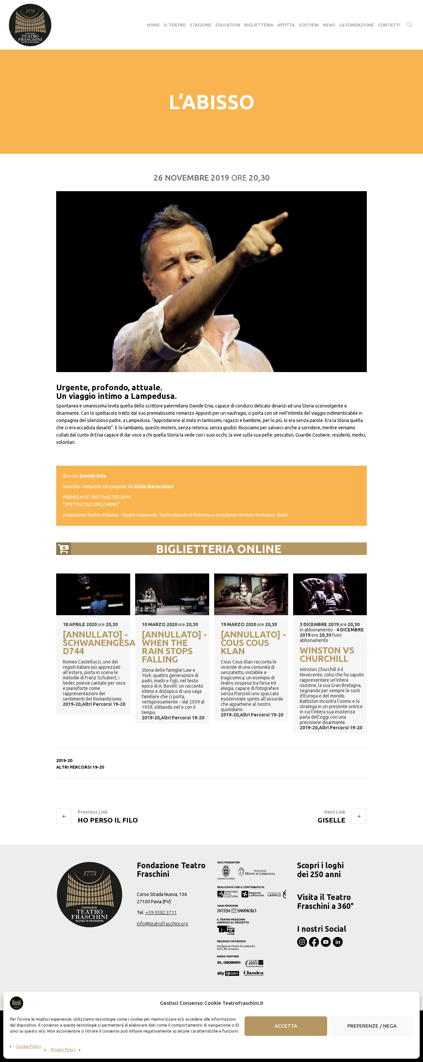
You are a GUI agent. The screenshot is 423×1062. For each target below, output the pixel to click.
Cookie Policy (28, 1046)
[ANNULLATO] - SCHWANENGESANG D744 (96, 643)
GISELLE (331, 820)
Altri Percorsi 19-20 (80, 767)
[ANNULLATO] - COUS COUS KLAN (253, 643)
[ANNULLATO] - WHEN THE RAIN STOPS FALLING (174, 647)
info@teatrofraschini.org (162, 923)
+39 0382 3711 (161, 912)
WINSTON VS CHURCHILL (327, 654)
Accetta (286, 1026)
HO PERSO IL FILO (108, 820)
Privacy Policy (63, 1049)
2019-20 (64, 760)
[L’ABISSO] (211, 281)
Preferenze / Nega (372, 1026)
